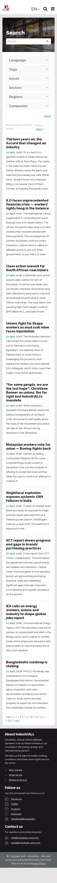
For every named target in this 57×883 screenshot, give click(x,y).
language (17, 60)
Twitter (14, 804)
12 (41, 716)
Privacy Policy (38, 863)
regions (15, 97)
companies (18, 106)
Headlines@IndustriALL (23, 819)
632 (10, 720)
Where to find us (18, 780)
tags (13, 69)
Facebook (16, 799)
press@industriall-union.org (25, 842)
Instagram (16, 814)
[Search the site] (47, 41)
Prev (8, 716)
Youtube (15, 809)
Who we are (15, 770)
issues (14, 78)
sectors (15, 88)
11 (37, 716)
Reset (47, 116)
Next (17, 720)
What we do (15, 775)
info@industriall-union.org (25, 837)
